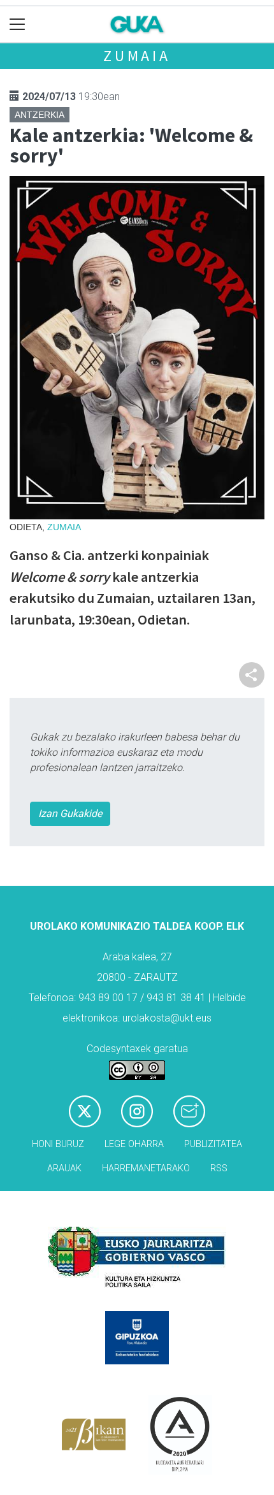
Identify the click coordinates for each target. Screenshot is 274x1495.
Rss (218, 1168)
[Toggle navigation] (17, 24)
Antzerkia (39, 115)
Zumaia (137, 56)
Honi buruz (58, 1144)
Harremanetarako (146, 1168)
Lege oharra (134, 1144)
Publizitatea (213, 1144)
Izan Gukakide (70, 813)
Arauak (64, 1168)
